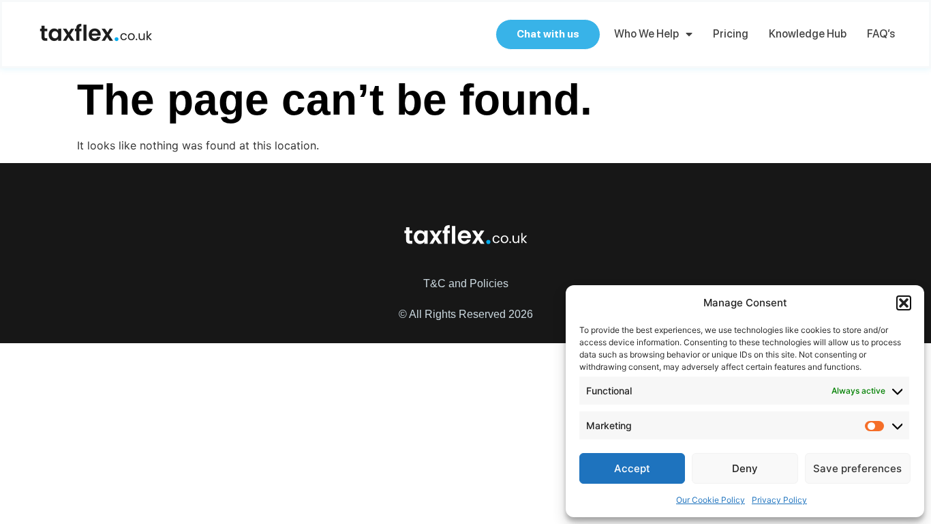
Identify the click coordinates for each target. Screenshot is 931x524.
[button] (904, 303)
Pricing (730, 33)
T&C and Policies (465, 283)
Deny (745, 468)
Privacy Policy (779, 500)
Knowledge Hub (807, 33)
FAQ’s (881, 33)
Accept (632, 468)
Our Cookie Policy (710, 500)
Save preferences (857, 468)
